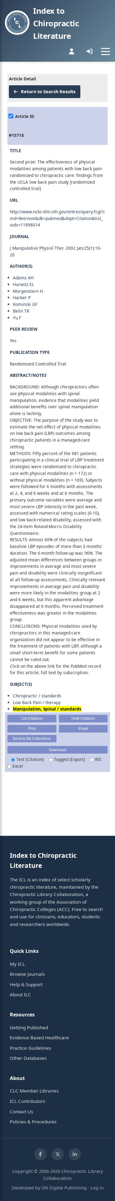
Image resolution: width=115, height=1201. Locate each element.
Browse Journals (27, 974)
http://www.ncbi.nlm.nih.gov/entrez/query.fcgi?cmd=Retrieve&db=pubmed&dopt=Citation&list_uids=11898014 (57, 218)
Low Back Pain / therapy (37, 702)
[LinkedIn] (75, 1154)
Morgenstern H (28, 291)
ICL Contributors (27, 1101)
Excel (17, 766)
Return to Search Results (47, 91)
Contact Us (21, 1111)
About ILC (20, 994)
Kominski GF (25, 304)
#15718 (16, 135)
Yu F (17, 318)
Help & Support (26, 984)
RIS (97, 759)
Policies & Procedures (33, 1121)
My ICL (17, 964)
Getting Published (29, 1027)
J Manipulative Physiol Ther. (37, 248)
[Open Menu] (105, 51)
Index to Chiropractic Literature (56, 23)
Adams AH (23, 278)
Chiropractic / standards (37, 696)
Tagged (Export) (69, 759)
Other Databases (28, 1058)
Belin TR (21, 311)
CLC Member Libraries (34, 1091)
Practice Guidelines (30, 1048)
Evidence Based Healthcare (39, 1037)
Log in (97, 1188)
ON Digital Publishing (64, 1188)
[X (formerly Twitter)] (58, 1154)
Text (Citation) (29, 759)
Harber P (22, 297)
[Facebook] (40, 1154)
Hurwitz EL (23, 284)
